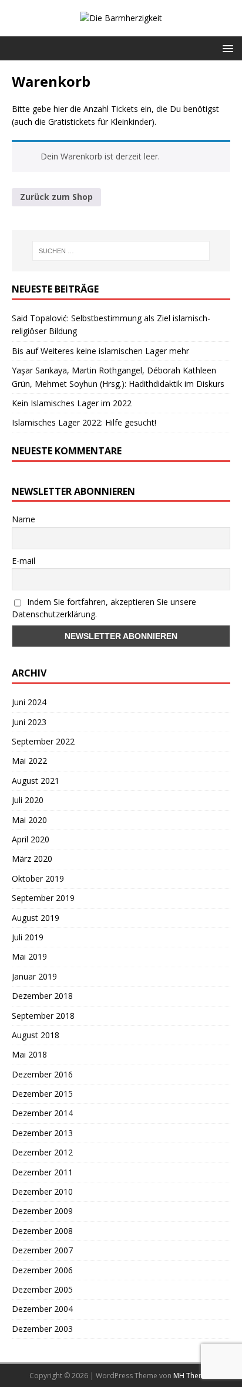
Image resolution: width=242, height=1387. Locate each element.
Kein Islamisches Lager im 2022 (72, 403)
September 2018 (43, 1015)
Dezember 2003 (42, 1328)
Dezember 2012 (42, 1152)
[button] (226, 47)
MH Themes (193, 1376)
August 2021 (35, 780)
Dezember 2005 (42, 1289)
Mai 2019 (29, 956)
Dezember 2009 (42, 1210)
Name (23, 519)
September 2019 (43, 897)
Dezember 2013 (42, 1132)
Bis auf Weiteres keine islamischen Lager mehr (100, 350)
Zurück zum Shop (56, 196)
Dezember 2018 (42, 995)
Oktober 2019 (38, 878)
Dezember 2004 (42, 1308)
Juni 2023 (29, 722)
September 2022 (43, 741)
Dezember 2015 (42, 1093)
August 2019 (35, 917)
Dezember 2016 (42, 1074)
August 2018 (35, 1035)
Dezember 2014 (42, 1113)
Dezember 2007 (42, 1250)
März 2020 (32, 858)
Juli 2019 (27, 937)
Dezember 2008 (42, 1230)
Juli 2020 (27, 799)
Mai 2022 (29, 760)
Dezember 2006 (42, 1270)
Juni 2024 (29, 702)
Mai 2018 (29, 1054)
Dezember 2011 (42, 1172)
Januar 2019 (34, 976)
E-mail (23, 560)
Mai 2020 (29, 819)
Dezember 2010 (42, 1191)
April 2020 (30, 839)
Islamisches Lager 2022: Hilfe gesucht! (84, 422)
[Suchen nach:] (121, 251)
